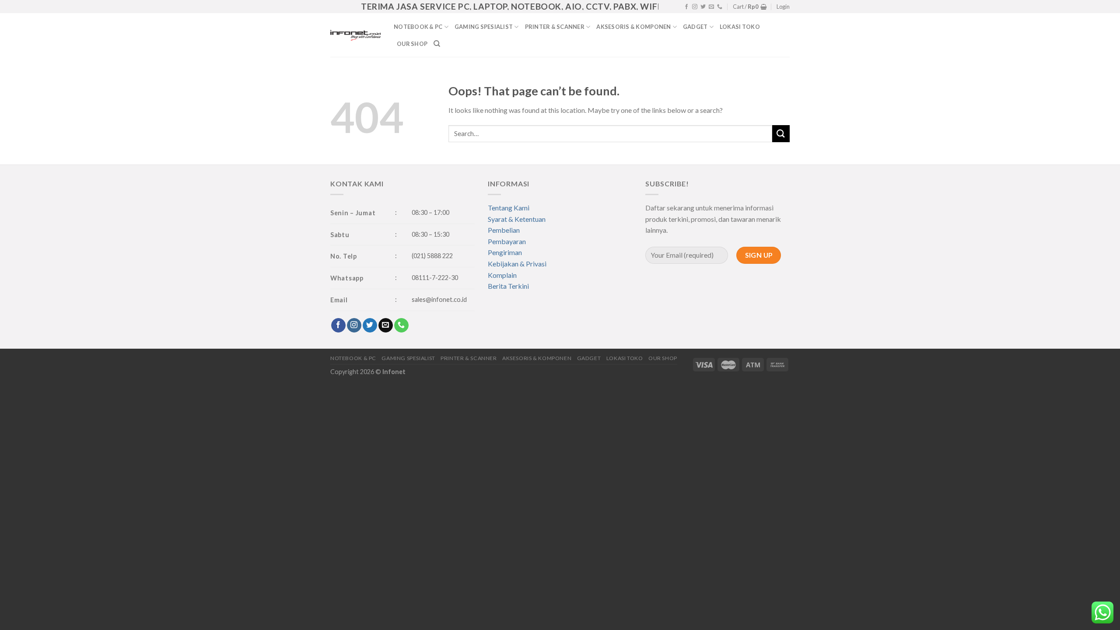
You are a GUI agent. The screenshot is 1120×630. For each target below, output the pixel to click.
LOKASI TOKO (740, 26)
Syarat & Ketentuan (517, 219)
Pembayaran (507, 241)
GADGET (695, 26)
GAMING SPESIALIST (484, 26)
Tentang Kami (508, 207)
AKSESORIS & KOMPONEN (633, 26)
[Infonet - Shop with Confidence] (355, 35)
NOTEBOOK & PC (418, 26)
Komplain (502, 275)
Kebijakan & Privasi (517, 263)
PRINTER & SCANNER (554, 26)
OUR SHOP (412, 43)
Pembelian (504, 230)
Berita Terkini (508, 286)
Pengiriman (505, 252)
